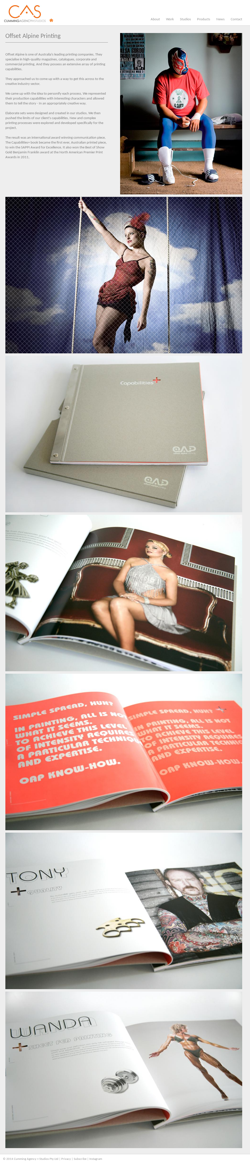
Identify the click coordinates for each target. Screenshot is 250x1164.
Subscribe (80, 1159)
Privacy (66, 1159)
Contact (236, 19)
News (220, 20)
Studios (185, 20)
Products (203, 20)
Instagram (95, 1159)
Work (170, 19)
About (155, 19)
